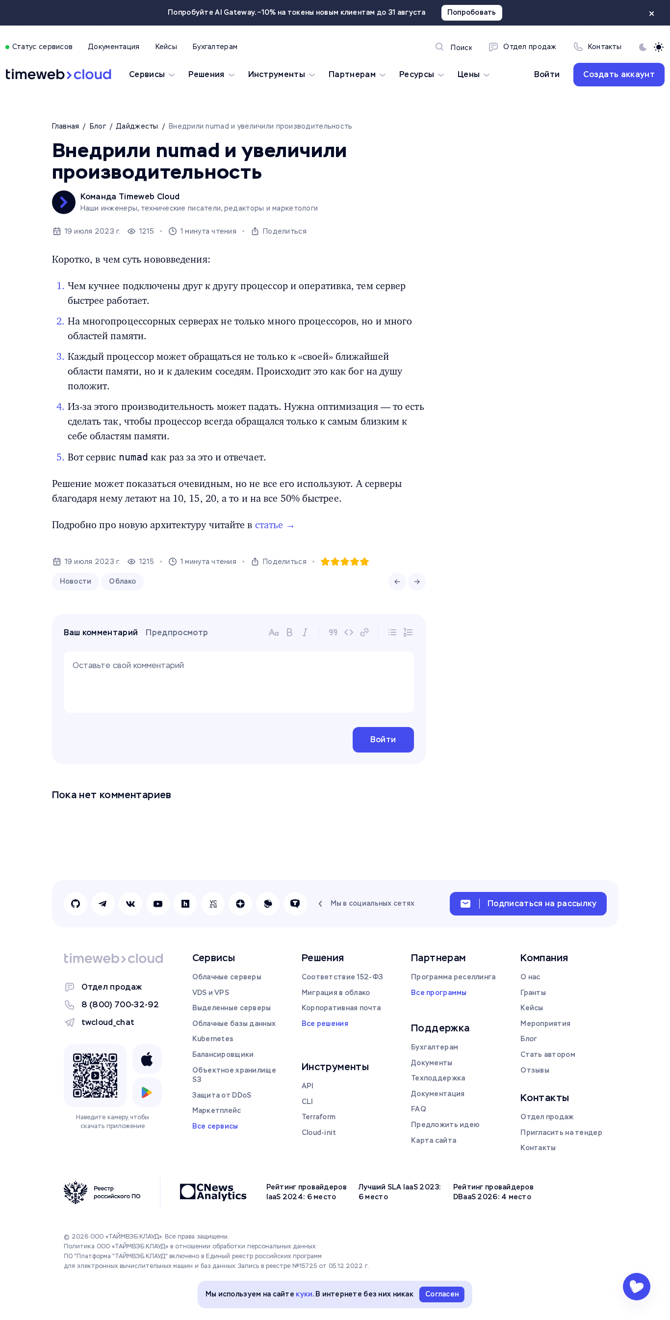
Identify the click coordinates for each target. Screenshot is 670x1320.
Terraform (319, 1116)
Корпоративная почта (341, 1007)
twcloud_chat (108, 1022)
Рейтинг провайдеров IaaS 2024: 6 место (306, 1192)
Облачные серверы (226, 976)
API (308, 1085)
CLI (307, 1101)
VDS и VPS (211, 992)
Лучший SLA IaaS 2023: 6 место (400, 1192)
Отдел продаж (111, 987)
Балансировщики (223, 1054)
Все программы (439, 992)
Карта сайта (433, 1140)
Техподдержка (438, 1078)
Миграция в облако (336, 992)
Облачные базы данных (234, 1023)
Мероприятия (545, 1023)
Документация (437, 1093)
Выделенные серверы (231, 1007)
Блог (528, 1038)
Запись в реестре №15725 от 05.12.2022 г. (303, 1266)
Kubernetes (213, 1038)
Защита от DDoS (222, 1095)
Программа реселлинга (453, 976)
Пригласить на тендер (561, 1132)
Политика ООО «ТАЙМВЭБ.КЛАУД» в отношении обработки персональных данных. (190, 1246)
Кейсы (531, 1007)
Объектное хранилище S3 (234, 1075)
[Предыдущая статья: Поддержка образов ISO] (397, 582)
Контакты (538, 1147)
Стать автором (547, 1054)
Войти (547, 74)
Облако (122, 581)
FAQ (418, 1108)
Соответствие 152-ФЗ (342, 976)
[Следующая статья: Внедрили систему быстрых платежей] (417, 582)
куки (304, 1294)
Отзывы (534, 1070)
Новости (76, 581)
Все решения (325, 1023)
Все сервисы (215, 1126)
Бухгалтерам (434, 1047)
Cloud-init (319, 1132)
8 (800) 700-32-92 (120, 1004)
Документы (432, 1062)
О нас (530, 976)
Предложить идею (445, 1124)
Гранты (533, 992)
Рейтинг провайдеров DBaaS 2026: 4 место (493, 1192)
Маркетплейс (216, 1110)
